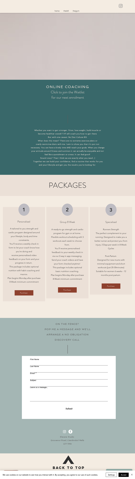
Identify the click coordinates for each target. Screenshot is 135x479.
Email (32, 373)
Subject (33, 380)
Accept (123, 474)
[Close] (131, 475)
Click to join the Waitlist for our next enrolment (68, 95)
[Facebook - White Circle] (70, 432)
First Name (34, 359)
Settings (111, 474)
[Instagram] (120, 5)
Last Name (34, 366)
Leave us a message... (39, 387)
